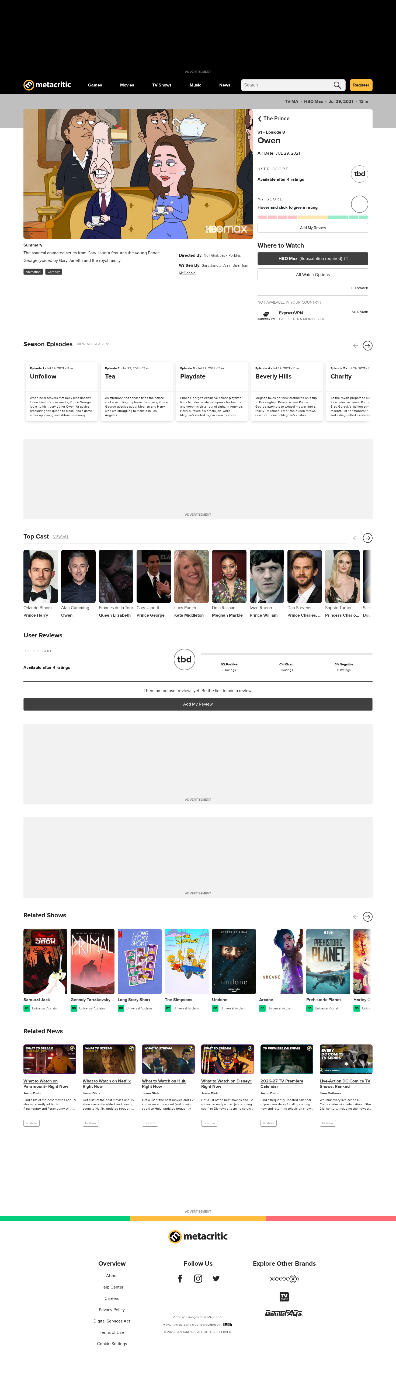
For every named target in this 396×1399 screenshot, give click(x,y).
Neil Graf (211, 255)
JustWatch (359, 288)
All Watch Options (313, 274)
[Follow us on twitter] (216, 1281)
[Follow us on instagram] (198, 1281)
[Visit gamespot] (284, 1282)
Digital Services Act (111, 1321)
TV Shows (162, 85)
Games (95, 85)
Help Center (111, 1287)
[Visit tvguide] (284, 1300)
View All (61, 536)
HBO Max (313, 101)
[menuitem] (95, 85)
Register (361, 85)
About (112, 1276)
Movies (127, 85)
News (224, 85)
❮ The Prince (274, 118)
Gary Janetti (211, 265)
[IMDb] (227, 1324)
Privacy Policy (112, 1310)
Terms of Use (112, 1332)
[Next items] (368, 345)
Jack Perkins (230, 255)
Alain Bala (231, 265)
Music (195, 85)
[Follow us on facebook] (180, 1281)
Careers (112, 1298)
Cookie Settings (112, 1343)
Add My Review (313, 227)
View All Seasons (93, 344)
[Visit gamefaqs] (284, 1315)
